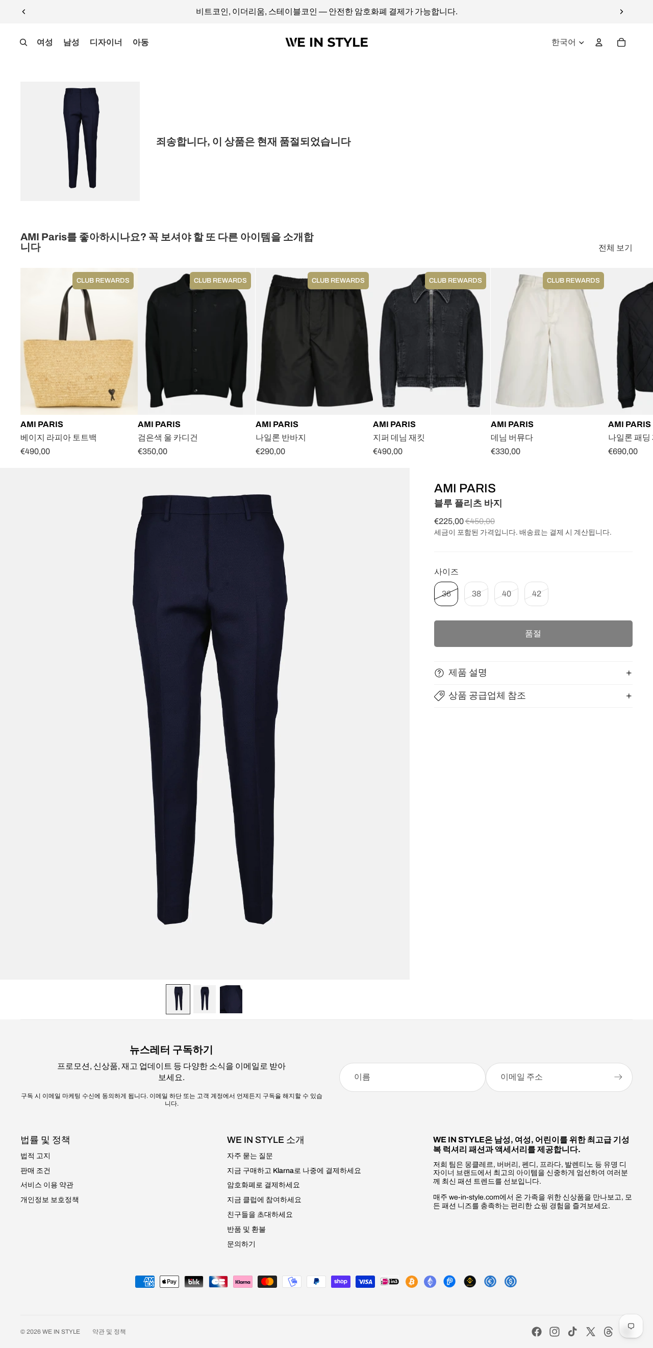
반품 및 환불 (246, 1229)
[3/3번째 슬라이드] (231, 999)
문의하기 (241, 1244)
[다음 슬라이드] (621, 12)
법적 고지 (35, 1156)
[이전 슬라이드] (24, 12)
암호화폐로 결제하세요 (263, 1185)
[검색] (23, 42)
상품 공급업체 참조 (487, 695)
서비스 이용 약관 (46, 1185)
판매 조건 (35, 1171)
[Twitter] (591, 1332)
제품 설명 (467, 672)
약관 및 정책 (109, 1331)
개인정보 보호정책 (49, 1200)
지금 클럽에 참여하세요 (264, 1200)
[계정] (599, 42)
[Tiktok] (572, 1332)
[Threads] (608, 1332)
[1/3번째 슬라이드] (178, 999)
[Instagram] (554, 1332)
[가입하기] (618, 1077)
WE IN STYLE (61, 1331)
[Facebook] (537, 1332)
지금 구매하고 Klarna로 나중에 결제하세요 (294, 1171)
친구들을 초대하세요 (260, 1214)
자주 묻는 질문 (250, 1156)
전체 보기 (615, 247)
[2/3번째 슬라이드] (204, 999)
